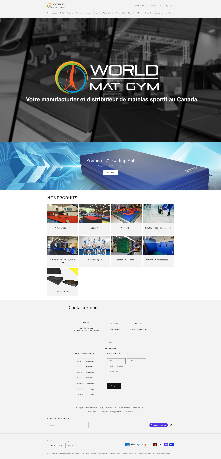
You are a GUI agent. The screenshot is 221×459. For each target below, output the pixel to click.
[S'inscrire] (86, 425)
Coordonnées (133, 453)
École (93, 227)
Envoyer (113, 386)
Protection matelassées (157, 259)
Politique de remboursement (118, 453)
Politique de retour (117, 412)
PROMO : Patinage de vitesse (158, 227)
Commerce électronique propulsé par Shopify (75, 453)
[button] (161, 5)
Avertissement (137, 408)
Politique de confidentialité (99, 453)
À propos (79, 408)
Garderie (125, 227)
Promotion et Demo (125, 259)
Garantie (129, 412)
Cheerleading (93, 259)
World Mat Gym (56, 453)
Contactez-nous (91, 408)
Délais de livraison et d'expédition (117, 408)
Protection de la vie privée (98, 412)
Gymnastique (61, 227)
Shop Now (110, 172)
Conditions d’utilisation (146, 453)
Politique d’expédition (163, 453)
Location (61, 291)
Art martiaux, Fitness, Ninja (62, 259)
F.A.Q (101, 408)
